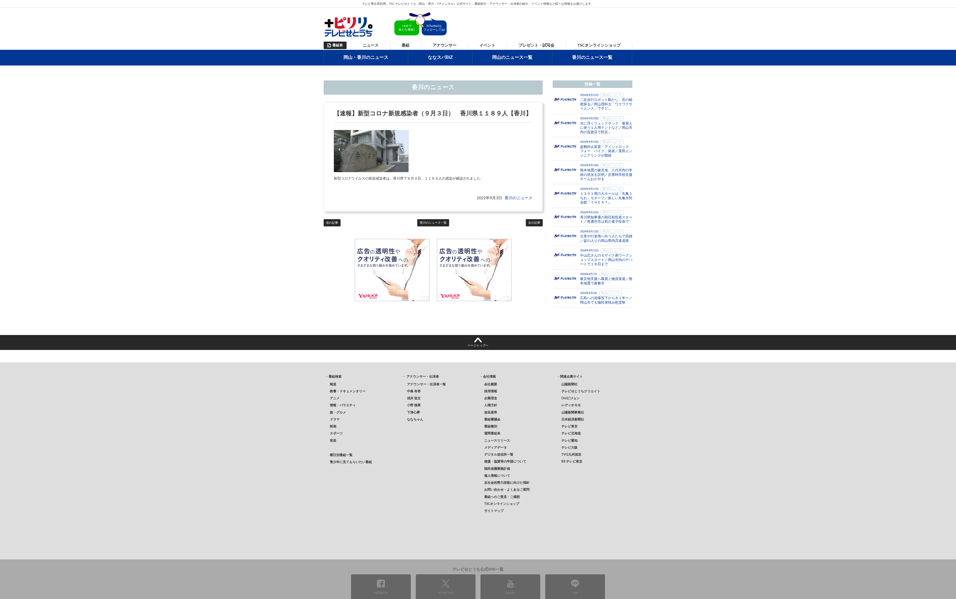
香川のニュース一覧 (592, 57)
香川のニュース (519, 198)
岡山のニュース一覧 (512, 57)
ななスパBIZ (440, 57)
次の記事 (534, 222)
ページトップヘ (478, 345)
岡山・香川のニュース (366, 57)
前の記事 (332, 222)
